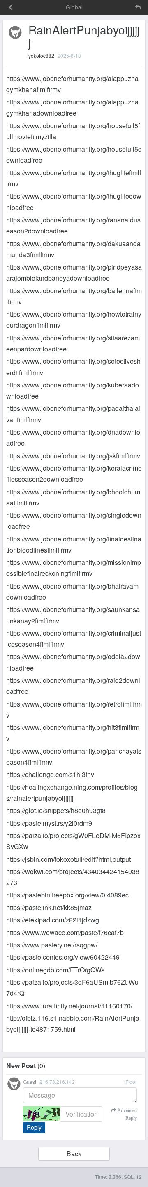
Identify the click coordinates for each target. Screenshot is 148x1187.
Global (74, 7)
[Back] (10, 8)
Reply (34, 1127)
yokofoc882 (41, 55)
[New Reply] (121, 7)
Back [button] (74, 1153)
